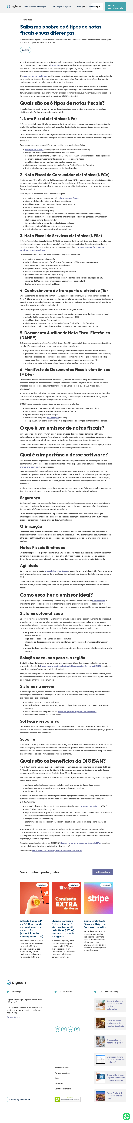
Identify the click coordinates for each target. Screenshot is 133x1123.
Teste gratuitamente (115, 6)
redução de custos (34, 149)
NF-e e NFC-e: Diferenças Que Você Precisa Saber (57, 850)
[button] (84, 6)
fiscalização (53, 417)
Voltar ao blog (103, 872)
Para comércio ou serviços (35, 6)
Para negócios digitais (62, 6)
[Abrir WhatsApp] (126, 1116)
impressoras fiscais (69, 198)
